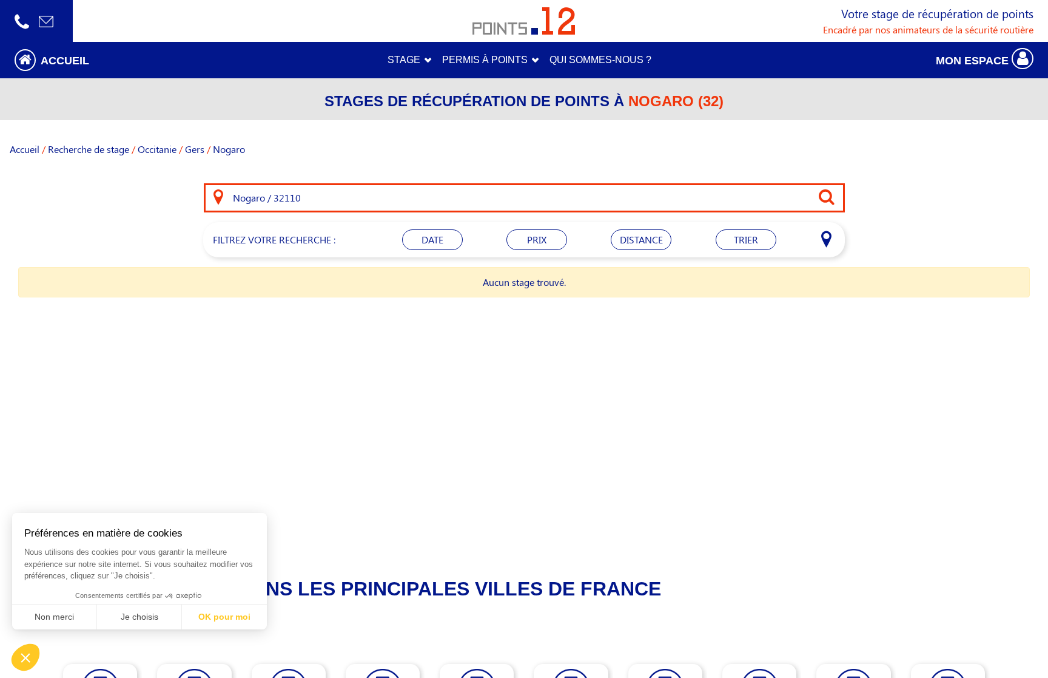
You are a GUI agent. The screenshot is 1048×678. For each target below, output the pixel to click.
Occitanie (157, 149)
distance (641, 239)
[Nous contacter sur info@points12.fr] (46, 21)
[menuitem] (600, 60)
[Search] (218, 197)
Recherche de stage (88, 149)
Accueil (24, 149)
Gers (194, 149)
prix (536, 239)
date (432, 239)
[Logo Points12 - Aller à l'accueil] (523, 21)
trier (746, 239)
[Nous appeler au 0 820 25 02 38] (22, 21)
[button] (131, 59)
